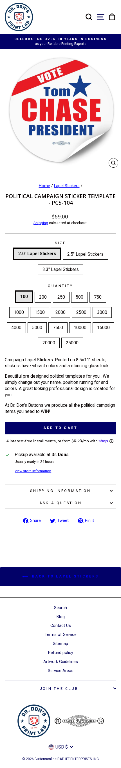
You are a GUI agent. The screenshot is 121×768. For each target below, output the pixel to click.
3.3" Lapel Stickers (60, 269)
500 (79, 297)
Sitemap (60, 643)
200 (43, 297)
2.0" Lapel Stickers (37, 253)
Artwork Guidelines (60, 661)
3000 (102, 312)
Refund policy (60, 652)
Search (60, 607)
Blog (61, 616)
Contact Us (60, 625)
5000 (37, 327)
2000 (60, 312)
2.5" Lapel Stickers (85, 254)
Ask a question (60, 503)
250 (61, 297)
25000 (72, 342)
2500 (81, 312)
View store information (33, 471)
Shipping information (60, 491)
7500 (58, 327)
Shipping (40, 223)
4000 (16, 327)
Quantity (60, 286)
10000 (80, 327)
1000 (19, 312)
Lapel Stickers (67, 185)
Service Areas (60, 670)
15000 (103, 327)
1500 (40, 312)
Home (44, 185)
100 (24, 296)
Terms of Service (61, 634)
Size (60, 243)
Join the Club (59, 688)
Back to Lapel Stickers (64, 576)
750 (98, 297)
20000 (48, 342)
